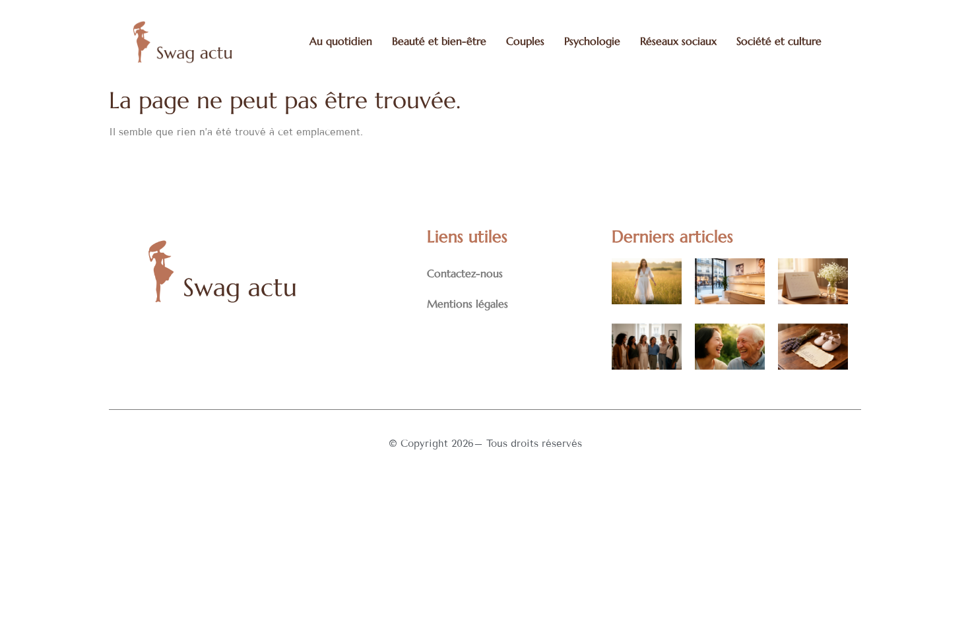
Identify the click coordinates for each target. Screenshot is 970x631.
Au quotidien (340, 41)
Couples (525, 41)
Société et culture (779, 41)
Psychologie (592, 41)
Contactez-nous (465, 273)
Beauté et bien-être (439, 41)
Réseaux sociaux (678, 41)
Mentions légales (467, 303)
